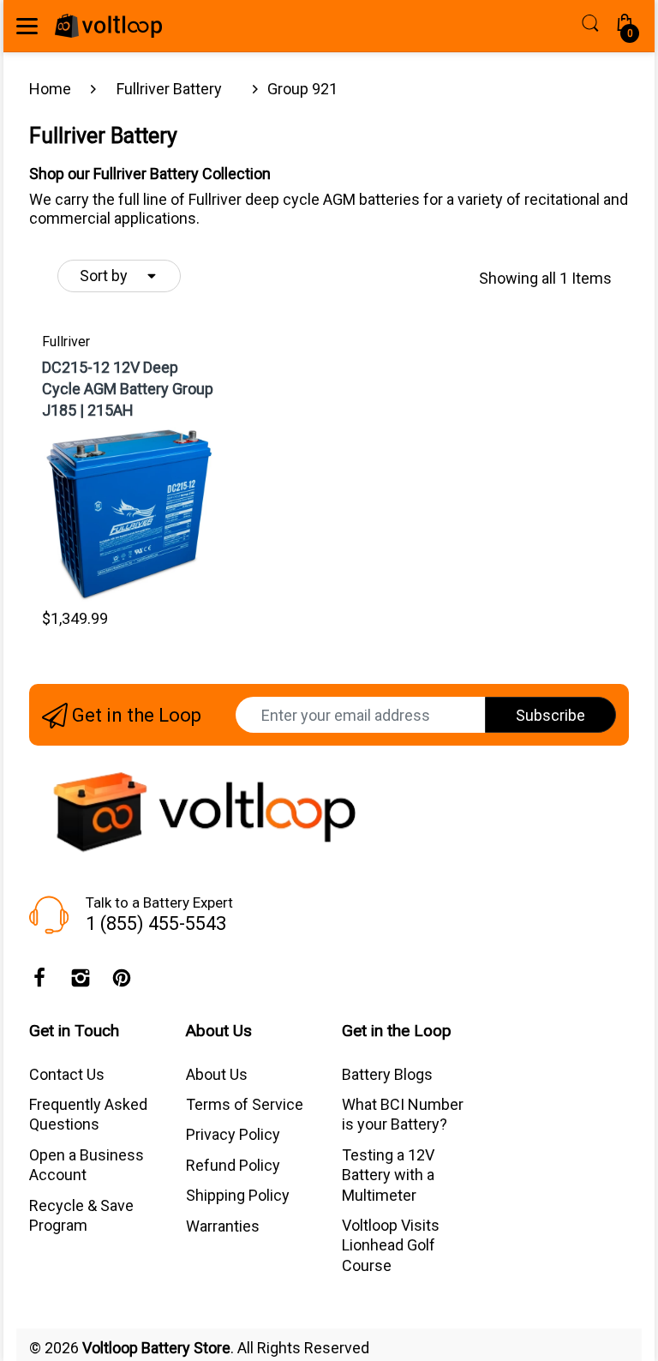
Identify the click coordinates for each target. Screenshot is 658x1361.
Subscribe (550, 715)
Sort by (104, 276)
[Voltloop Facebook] (39, 982)
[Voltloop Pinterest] (121, 982)
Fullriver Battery (169, 89)
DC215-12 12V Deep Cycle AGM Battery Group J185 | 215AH (127, 388)
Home (50, 89)
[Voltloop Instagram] (80, 982)
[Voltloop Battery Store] (108, 26)
